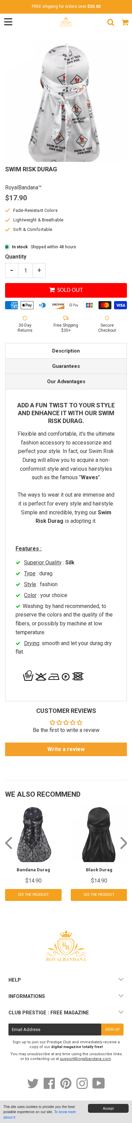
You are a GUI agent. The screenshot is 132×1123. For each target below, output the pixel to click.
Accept (108, 1108)
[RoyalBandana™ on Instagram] (82, 1087)
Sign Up (112, 1030)
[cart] (125, 22)
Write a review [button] (66, 749)
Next (124, 842)
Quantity (15, 256)
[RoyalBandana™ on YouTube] (99, 1087)
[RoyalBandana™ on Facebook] (50, 1087)
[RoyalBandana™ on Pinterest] (66, 1087)
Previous (8, 842)
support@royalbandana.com (85, 1059)
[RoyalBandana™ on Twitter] (33, 1087)
